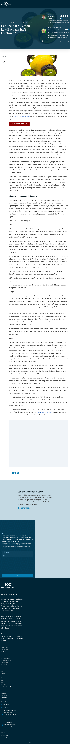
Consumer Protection (5, 654)
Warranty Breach (4, 666)
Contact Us (3, 673)
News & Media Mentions (6, 691)
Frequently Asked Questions (7, 689)
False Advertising (4, 662)
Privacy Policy (4, 695)
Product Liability (4, 664)
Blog (7, 22)
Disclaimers (3, 693)
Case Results (3, 684)
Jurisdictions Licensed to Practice (8, 686)
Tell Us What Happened (19, 123)
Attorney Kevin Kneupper (52, 17)
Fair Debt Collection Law (6, 660)
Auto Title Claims (4, 649)
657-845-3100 (25, 508)
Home (2, 22)
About (2, 680)
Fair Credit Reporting (5, 658)
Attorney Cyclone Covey (54, 30)
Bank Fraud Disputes (5, 651)
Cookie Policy (4, 697)
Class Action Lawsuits (5, 656)
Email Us (6, 707)
